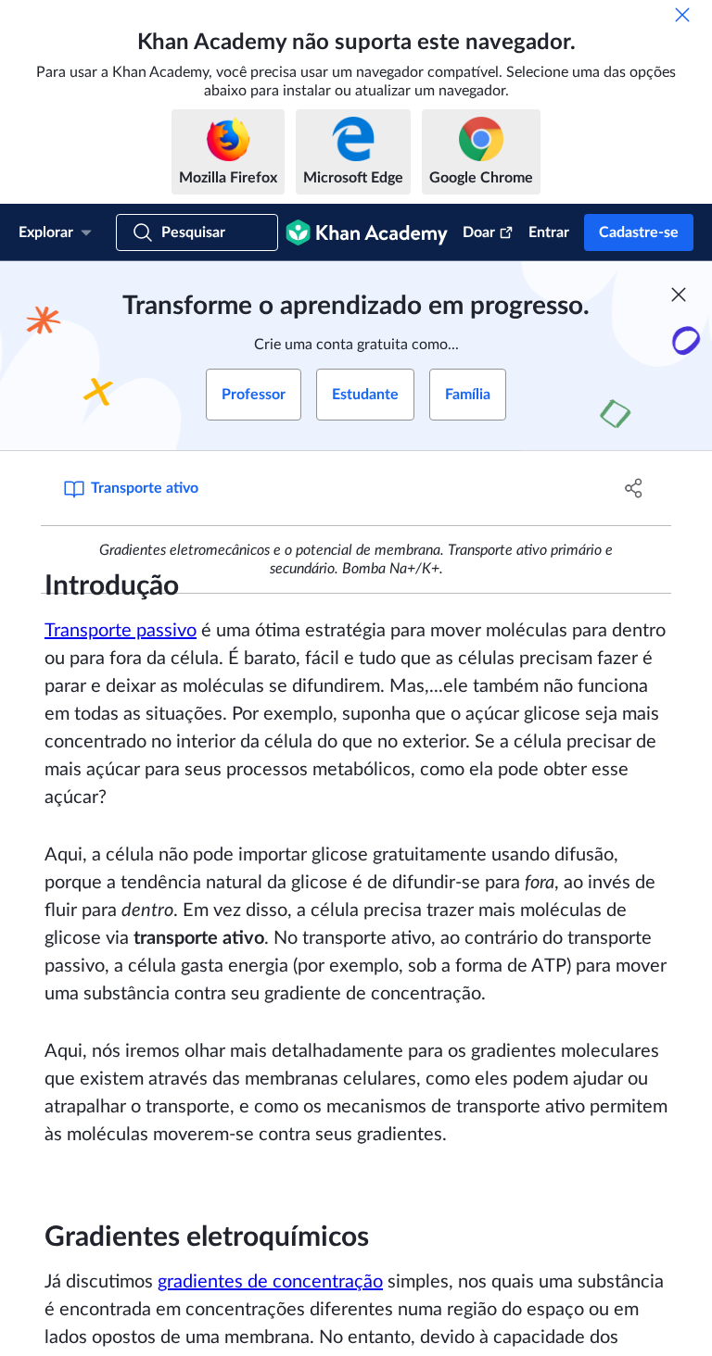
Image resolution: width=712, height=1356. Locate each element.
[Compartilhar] (634, 488)
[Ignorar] (682, 15)
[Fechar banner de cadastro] (678, 294)
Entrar (548, 232)
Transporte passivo (120, 631)
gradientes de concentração (270, 1282)
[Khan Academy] (367, 232)
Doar (479, 232)
